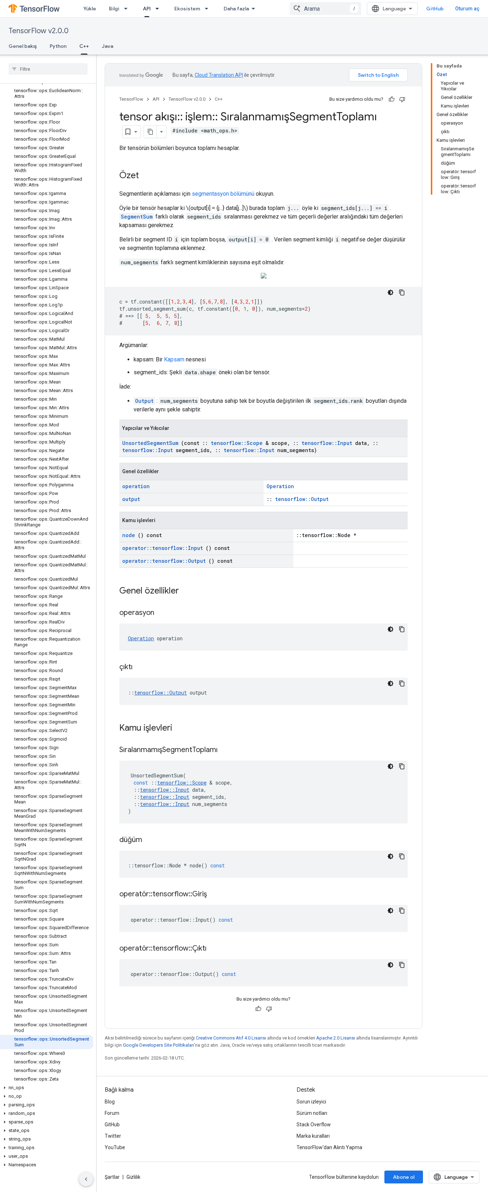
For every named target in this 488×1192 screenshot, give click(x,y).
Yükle (89, 8)
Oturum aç (467, 8)
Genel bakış (23, 46)
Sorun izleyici (311, 1102)
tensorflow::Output (302, 499)
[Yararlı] (391, 99)
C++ (84, 46)
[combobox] (325, 8)
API (147, 8)
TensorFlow (131, 99)
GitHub (435, 8)
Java (107, 46)
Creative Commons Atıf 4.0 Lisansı (231, 1038)
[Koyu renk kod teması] (390, 292)
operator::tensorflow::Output (164, 560)
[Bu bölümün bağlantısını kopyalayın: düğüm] (151, 840)
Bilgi (114, 8)
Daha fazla (236, 8)
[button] (46, 1087)
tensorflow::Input (327, 443)
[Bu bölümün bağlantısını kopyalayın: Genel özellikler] (188, 591)
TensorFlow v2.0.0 (39, 30)
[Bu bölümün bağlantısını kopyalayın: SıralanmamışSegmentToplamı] (226, 750)
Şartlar (112, 1177)
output (131, 499)
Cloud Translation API (219, 75)
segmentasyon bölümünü (223, 193)
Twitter (113, 1136)
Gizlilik (133, 1177)
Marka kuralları (313, 1136)
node (128, 535)
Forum (112, 1113)
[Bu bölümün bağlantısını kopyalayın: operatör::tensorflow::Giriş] (216, 894)
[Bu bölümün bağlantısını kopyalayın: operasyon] (163, 613)
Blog (110, 1102)
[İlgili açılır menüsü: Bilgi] (127, 8)
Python (58, 46)
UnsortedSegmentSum (150, 443)
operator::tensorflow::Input (162, 548)
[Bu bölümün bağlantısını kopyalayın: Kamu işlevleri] (181, 728)
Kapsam (174, 359)
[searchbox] (48, 69)
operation (136, 486)
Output (144, 400)
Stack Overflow (314, 1124)
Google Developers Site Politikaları (158, 1045)
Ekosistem (187, 8)
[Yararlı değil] (402, 99)
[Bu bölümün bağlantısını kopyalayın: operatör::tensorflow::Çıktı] (215, 949)
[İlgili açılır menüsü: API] (159, 8)
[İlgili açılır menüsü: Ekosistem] (208, 8)
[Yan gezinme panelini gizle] (86, 1179)
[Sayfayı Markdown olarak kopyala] (150, 132)
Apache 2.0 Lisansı (335, 1038)
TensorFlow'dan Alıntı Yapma (329, 1147)
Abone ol (403, 1177)
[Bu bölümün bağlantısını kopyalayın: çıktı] (141, 667)
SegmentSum (137, 216)
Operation (280, 486)
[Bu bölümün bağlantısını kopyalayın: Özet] (146, 176)
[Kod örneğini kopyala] (402, 292)
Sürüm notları (312, 1113)
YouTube (115, 1147)
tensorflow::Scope (237, 443)
